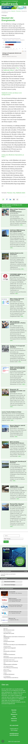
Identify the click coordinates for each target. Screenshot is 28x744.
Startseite (13, 11)
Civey (17, 68)
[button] (14, 48)
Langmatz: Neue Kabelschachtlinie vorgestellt (17, 486)
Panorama (18, 11)
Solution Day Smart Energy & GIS (15, 605)
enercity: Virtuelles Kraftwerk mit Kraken (11, 412)
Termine (14, 712)
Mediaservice (14, 714)
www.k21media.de (14, 735)
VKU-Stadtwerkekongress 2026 (15, 611)
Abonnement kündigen (9, 584)
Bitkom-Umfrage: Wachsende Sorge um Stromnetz (17, 299)
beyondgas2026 (12, 591)
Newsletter (14, 710)
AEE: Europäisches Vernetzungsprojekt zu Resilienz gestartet (18, 323)
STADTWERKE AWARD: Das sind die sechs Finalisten (18, 275)
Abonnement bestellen (9, 581)
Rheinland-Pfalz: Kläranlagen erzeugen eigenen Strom (17, 504)
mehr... (21, 225)
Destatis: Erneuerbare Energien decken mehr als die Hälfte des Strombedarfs (17, 368)
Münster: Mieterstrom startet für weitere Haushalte (17, 426)
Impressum (14, 720)
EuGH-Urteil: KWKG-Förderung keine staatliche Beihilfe (17, 231)
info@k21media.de (14, 733)
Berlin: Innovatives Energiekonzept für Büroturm (17, 442)
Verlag (14, 716)
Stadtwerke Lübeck (8, 70)
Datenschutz (14, 718)
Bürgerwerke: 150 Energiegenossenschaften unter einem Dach (17, 390)
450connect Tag (12, 618)
